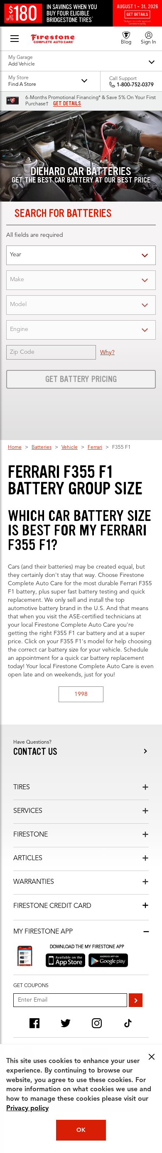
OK (81, 1130)
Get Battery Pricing (81, 379)
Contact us (35, 752)
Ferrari (95, 447)
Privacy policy (27, 1108)
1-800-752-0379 (135, 85)
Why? (107, 352)
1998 (81, 694)
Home (15, 447)
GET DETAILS (67, 104)
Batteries (42, 447)
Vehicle (69, 447)
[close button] (151, 1057)
